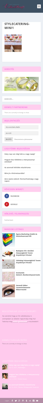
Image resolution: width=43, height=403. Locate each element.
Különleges (21, 367)
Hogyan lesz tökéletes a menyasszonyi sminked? (19, 161)
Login (7, 401)
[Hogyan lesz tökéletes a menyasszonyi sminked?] (5, 376)
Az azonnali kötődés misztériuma (17, 167)
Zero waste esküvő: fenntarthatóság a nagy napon (21, 180)
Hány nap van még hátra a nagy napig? (19, 154)
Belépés (9, 139)
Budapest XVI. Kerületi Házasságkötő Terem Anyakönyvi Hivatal (25, 253)
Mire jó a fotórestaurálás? (14, 173)
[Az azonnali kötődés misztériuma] (5, 386)
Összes (20, 387)
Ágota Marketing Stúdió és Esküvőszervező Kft (26, 235)
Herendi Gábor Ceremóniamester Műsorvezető (23, 287)
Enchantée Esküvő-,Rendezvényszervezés (28, 274)
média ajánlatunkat (20, 321)
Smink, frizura (22, 379)
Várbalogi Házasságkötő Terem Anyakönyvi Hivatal (28, 261)
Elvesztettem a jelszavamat (23, 139)
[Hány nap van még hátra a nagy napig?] (5, 367)
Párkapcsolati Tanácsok (31, 387)
